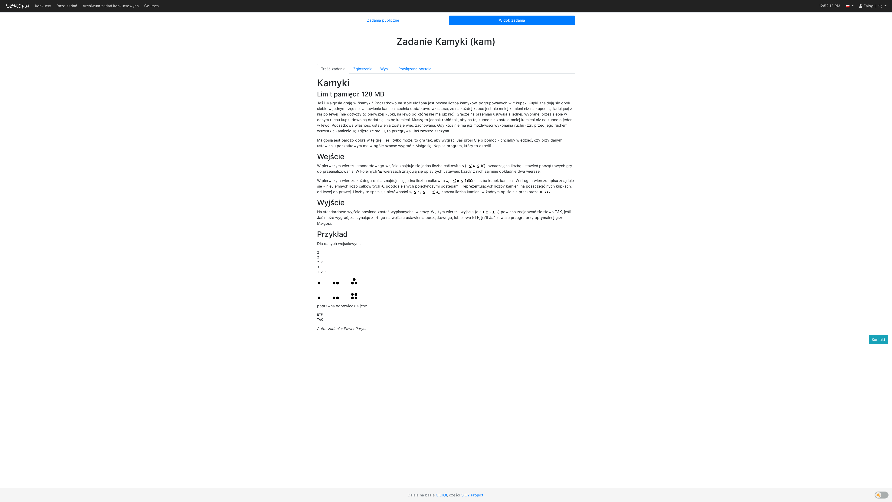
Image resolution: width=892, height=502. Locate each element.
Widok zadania (512, 20)
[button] (849, 6)
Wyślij (385, 68)
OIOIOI (441, 495)
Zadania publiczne (383, 20)
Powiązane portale (414, 68)
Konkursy (43, 5)
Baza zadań (67, 5)
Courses (151, 5)
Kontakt (878, 339)
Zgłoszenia (362, 68)
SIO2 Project (472, 495)
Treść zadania (333, 68)
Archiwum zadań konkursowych (111, 5)
